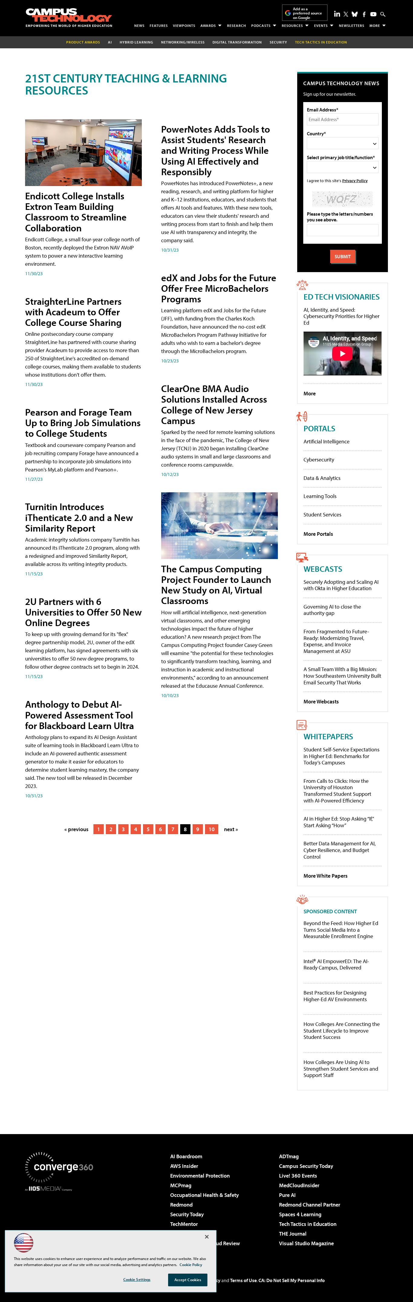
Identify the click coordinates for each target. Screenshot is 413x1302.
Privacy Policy (355, 180)
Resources (292, 25)
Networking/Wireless (183, 42)
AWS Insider (184, 1165)
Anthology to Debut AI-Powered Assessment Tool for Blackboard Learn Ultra (79, 714)
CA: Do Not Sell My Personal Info (292, 1280)
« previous (76, 829)
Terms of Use (243, 1280)
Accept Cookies (187, 1279)
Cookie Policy (191, 1264)
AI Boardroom (186, 1156)
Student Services (322, 514)
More (374, 25)
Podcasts (261, 25)
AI (110, 42)
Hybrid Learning (136, 42)
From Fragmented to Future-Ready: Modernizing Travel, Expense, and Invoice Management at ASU (336, 641)
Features (159, 25)
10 (212, 829)
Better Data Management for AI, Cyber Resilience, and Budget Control (340, 850)
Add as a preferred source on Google (307, 13)
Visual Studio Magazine (306, 1243)
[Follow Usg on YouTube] (373, 14)
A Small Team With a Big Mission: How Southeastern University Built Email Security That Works (342, 676)
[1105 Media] (61, 1222)
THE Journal (293, 1233)
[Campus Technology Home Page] (69, 17)
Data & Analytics (322, 477)
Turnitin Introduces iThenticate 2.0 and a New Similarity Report (79, 517)
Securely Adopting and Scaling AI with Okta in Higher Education (341, 585)
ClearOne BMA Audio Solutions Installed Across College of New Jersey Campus (214, 404)
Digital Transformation (237, 42)
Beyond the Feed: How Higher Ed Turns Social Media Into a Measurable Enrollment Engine (341, 930)
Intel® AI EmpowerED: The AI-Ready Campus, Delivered (336, 964)
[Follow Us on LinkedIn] (337, 14)
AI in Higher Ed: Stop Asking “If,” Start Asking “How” (338, 822)
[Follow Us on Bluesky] (355, 14)
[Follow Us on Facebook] (364, 14)
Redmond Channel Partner (309, 1204)
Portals (319, 428)
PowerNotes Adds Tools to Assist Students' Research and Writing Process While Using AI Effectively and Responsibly (215, 150)
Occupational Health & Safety (204, 1194)
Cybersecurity (319, 459)
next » (231, 829)
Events (321, 25)
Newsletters (351, 25)
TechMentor (184, 1223)
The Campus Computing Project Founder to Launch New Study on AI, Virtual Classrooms (216, 585)
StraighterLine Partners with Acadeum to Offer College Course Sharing (73, 311)
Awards (208, 25)
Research (236, 25)
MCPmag (180, 1185)
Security (278, 42)
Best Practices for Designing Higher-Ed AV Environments (335, 995)
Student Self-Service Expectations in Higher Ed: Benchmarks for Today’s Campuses (341, 756)
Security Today (187, 1214)
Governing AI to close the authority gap (332, 610)
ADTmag (289, 1156)
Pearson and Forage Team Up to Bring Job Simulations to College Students (83, 422)
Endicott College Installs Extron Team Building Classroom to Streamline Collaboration (76, 212)
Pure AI (287, 1194)
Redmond (181, 1204)
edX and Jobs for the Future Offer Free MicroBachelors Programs (218, 288)
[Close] (206, 1236)
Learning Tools (320, 496)
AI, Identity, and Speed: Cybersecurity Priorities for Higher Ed (341, 316)
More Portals (318, 533)
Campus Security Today (306, 1165)
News (139, 25)
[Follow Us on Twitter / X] (345, 14)
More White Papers (326, 875)
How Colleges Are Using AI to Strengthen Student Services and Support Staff (341, 1069)
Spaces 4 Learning (300, 1214)
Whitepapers (328, 736)
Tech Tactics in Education (308, 1223)
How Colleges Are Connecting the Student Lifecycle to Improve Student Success (342, 1030)
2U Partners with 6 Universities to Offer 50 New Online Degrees (83, 611)
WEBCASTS (323, 568)
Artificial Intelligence (327, 441)
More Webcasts (321, 701)
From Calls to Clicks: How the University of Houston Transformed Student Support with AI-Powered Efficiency (337, 790)
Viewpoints (184, 25)
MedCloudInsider (299, 1185)
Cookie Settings (137, 1279)
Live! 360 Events (298, 1175)
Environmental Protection (200, 1175)
